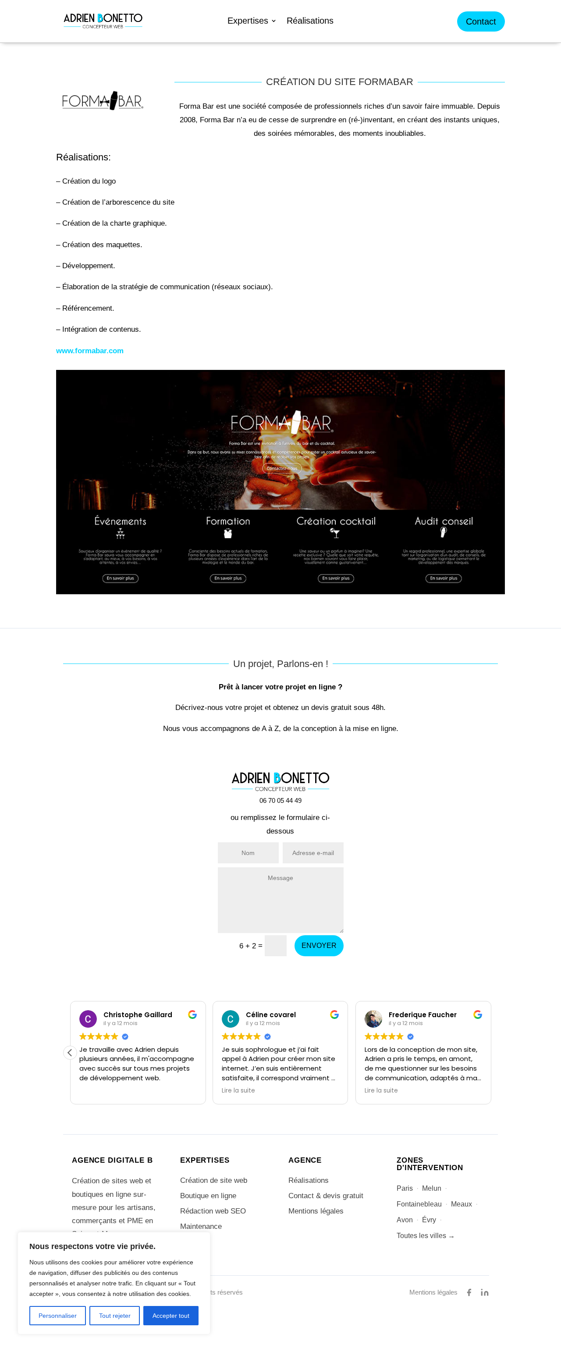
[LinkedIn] (484, 1292)
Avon (405, 1220)
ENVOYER (319, 945)
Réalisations (310, 21)
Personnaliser (58, 1315)
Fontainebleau (419, 1204)
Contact (481, 21)
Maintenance (201, 1226)
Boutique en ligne (208, 1196)
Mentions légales (316, 1211)
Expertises (247, 21)
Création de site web (213, 1180)
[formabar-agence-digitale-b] (280, 591)
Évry (429, 1220)
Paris (405, 1188)
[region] (114, 1283)
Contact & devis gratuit (325, 1196)
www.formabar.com (90, 350)
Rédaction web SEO (213, 1211)
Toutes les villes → (426, 1235)
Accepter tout (171, 1315)
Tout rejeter (115, 1315)
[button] (70, 1052)
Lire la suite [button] (238, 1091)
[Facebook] (469, 1292)
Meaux (461, 1204)
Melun (431, 1188)
